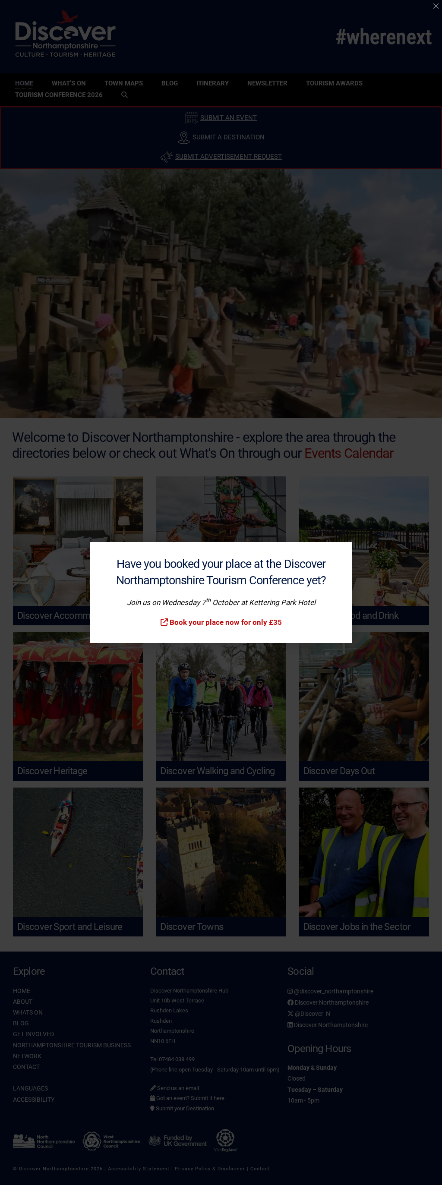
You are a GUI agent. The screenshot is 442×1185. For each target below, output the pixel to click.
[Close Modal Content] (436, 6)
